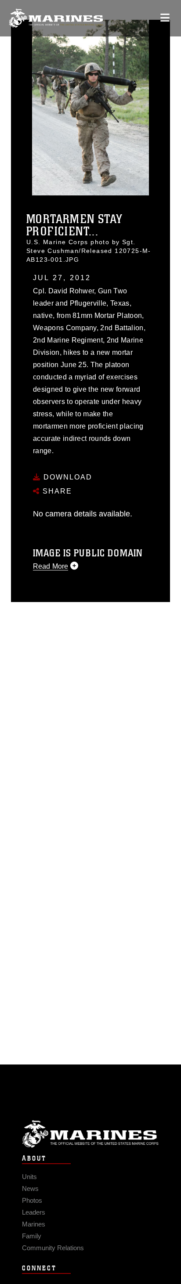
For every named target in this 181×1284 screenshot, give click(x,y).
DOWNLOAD (66, 477)
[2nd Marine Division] (56, 18)
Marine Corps (90, 1134)
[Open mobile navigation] (165, 17)
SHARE (56, 491)
